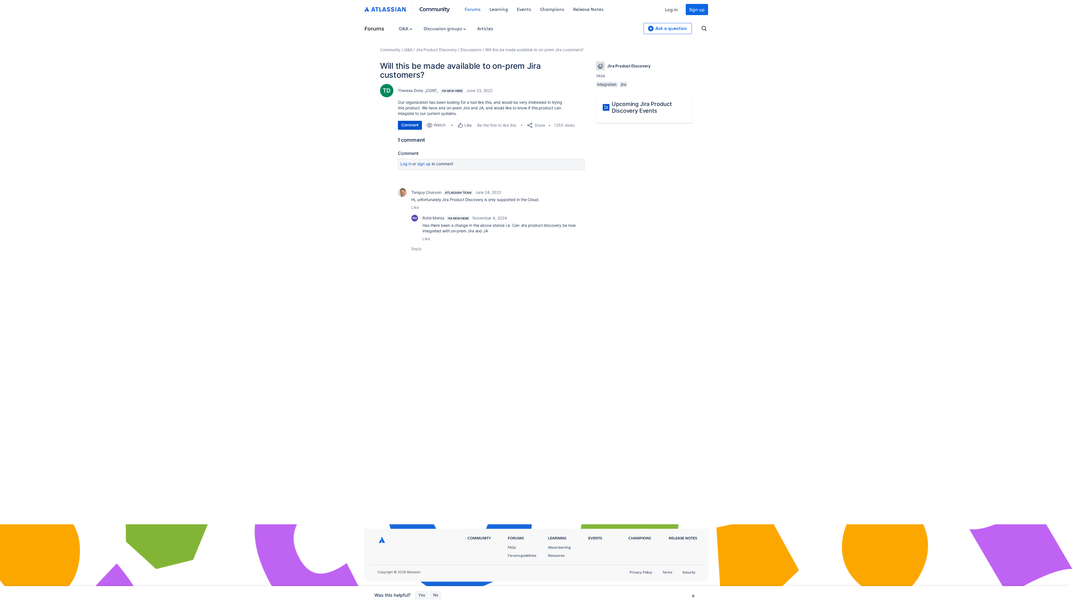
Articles (485, 28)
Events (524, 9)
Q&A (404, 28)
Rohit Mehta (433, 218)
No (435, 595)
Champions (552, 9)
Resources (556, 555)
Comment (410, 124)
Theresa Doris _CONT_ (418, 90)
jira (623, 84)
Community (434, 9)
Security (688, 572)
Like (415, 207)
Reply (416, 248)
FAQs (512, 547)
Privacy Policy (641, 572)
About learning (559, 547)
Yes (421, 595)
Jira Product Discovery (436, 49)
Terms (667, 572)
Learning (499, 9)
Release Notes (588, 9)
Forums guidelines (522, 555)
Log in (671, 9)
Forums (473, 9)
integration (606, 84)
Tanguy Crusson (426, 192)
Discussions (470, 49)
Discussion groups (443, 28)
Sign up (697, 9)
